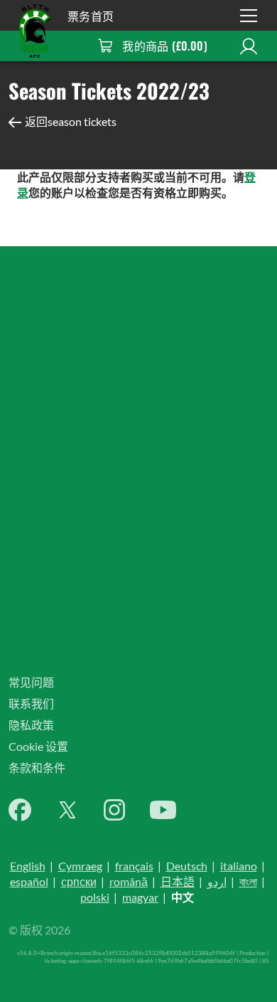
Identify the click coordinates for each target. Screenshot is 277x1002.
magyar (140, 897)
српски (79, 881)
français (134, 865)
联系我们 (31, 703)
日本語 (178, 881)
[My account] (248, 45)
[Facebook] (20, 810)
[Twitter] (67, 810)
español (29, 881)
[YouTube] (163, 810)
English (27, 865)
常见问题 (31, 682)
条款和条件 (37, 767)
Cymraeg (80, 865)
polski (94, 897)
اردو (217, 881)
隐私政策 (31, 725)
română (128, 881)
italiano (238, 865)
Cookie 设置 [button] (38, 746)
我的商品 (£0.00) (164, 45)
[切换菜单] (248, 15)
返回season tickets (70, 121)
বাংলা (248, 881)
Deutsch (186, 865)
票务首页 (90, 15)
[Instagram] (114, 809)
